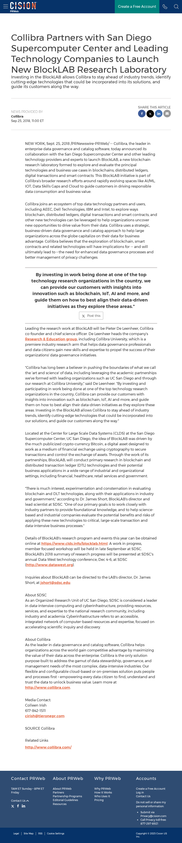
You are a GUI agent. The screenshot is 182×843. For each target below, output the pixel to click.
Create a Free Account (137, 6)
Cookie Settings (55, 833)
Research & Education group (51, 339)
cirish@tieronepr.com (45, 716)
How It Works (103, 792)
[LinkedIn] (23, 806)
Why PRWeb (102, 788)
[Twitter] (13, 806)
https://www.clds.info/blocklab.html (74, 543)
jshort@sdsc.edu (55, 583)
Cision (159, 833)
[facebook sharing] (142, 114)
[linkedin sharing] (158, 114)
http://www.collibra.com (47, 687)
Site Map (29, 833)
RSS (40, 833)
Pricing (99, 800)
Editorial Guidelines (65, 800)
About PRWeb (62, 788)
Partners (58, 792)
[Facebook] (18, 806)
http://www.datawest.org (49, 565)
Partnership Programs (67, 796)
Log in (140, 792)
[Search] (176, 6)
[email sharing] (167, 114)
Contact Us (18, 800)
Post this (93, 316)
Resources (60, 804)
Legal (16, 833)
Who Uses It (102, 796)
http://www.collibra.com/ (48, 747)
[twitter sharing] (150, 114)
